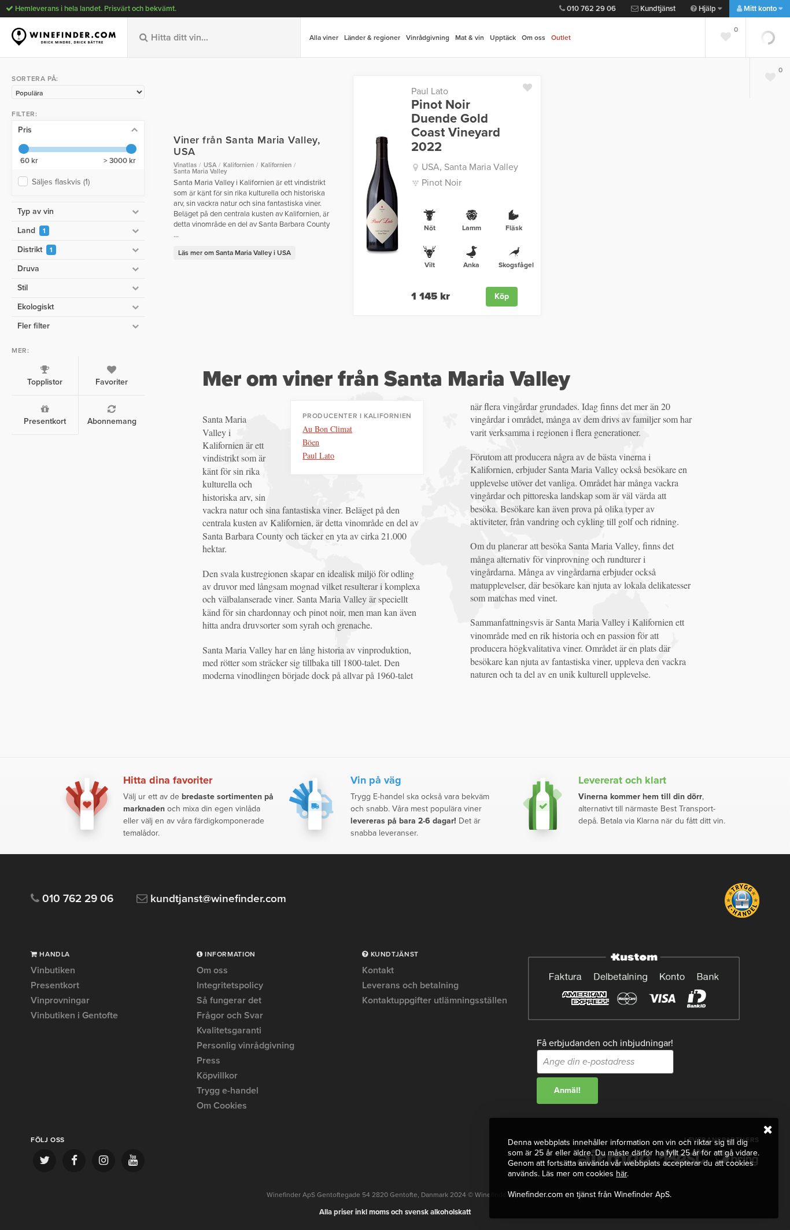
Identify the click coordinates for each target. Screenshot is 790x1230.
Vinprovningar (60, 1000)
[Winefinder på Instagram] (103, 1160)
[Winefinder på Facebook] (74, 1160)
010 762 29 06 (590, 8)
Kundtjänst (656, 8)
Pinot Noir (442, 183)
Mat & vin (469, 38)
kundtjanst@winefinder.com (216, 899)
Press (208, 1060)
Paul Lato (429, 91)
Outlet (561, 38)
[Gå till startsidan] (64, 37)
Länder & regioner (372, 38)
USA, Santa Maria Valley (470, 167)
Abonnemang (111, 421)
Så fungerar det (229, 1000)
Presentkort (45, 421)
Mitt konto (760, 8)
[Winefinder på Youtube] (133, 1160)
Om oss (533, 38)
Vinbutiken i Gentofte (74, 1015)
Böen (310, 442)
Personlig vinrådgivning (245, 1045)
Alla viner (323, 38)
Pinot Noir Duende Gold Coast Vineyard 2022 (455, 126)
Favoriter (111, 382)
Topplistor (44, 382)
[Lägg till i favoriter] (532, 85)
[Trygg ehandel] (742, 915)
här (621, 1174)
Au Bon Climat (327, 428)
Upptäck (503, 38)
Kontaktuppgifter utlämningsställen (434, 1000)
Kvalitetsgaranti (229, 1030)
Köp (501, 296)
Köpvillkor (217, 1075)
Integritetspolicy (230, 985)
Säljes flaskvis (61, 182)
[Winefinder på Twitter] (44, 1160)
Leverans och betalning (410, 985)
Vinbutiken (53, 971)
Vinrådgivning (427, 38)
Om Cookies (222, 1105)
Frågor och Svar (230, 1015)
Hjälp (707, 8)
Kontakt (378, 971)
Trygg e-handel (228, 1090)
